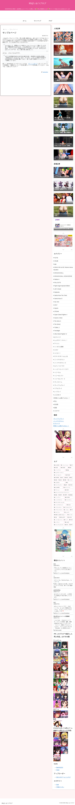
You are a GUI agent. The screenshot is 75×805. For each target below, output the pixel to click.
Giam (57, 770)
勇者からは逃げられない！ (61, 426)
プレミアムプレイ (58, 418)
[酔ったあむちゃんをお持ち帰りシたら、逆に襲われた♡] (63, 245)
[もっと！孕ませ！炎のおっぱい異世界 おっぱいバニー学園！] (63, 540)
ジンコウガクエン (58, 421)
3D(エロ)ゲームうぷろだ (63, 777)
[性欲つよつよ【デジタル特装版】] (63, 441)
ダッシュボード (33, 64)
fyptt (57, 784)
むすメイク (56, 423)
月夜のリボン (60, 787)
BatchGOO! (59, 767)
